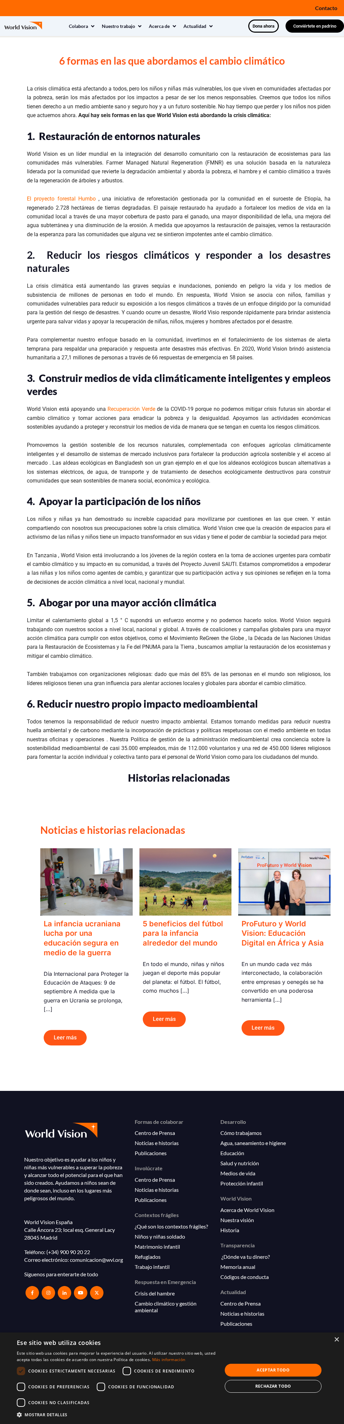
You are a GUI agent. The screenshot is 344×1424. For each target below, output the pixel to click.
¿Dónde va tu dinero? (245, 1256)
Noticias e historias (157, 1143)
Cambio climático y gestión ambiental (166, 1306)
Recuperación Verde (132, 409)
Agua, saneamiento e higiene (253, 1143)
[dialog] (172, 1378)
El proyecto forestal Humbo (61, 198)
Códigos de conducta (244, 1277)
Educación (232, 1153)
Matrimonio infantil (157, 1246)
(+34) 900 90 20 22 (68, 1252)
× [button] (336, 1339)
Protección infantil (241, 1183)
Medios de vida (237, 1173)
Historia (229, 1230)
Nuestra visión (237, 1220)
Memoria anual (237, 1266)
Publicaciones (151, 1153)
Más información (168, 1359)
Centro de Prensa (155, 1133)
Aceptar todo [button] (273, 1370)
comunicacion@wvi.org (96, 1259)
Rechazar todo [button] (273, 1386)
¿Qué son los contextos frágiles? (171, 1226)
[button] (82, 26)
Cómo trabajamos (241, 1133)
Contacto (326, 8)
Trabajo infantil (152, 1266)
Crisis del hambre (155, 1293)
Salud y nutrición (239, 1163)
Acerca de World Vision (247, 1210)
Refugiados (148, 1256)
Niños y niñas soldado (160, 1236)
